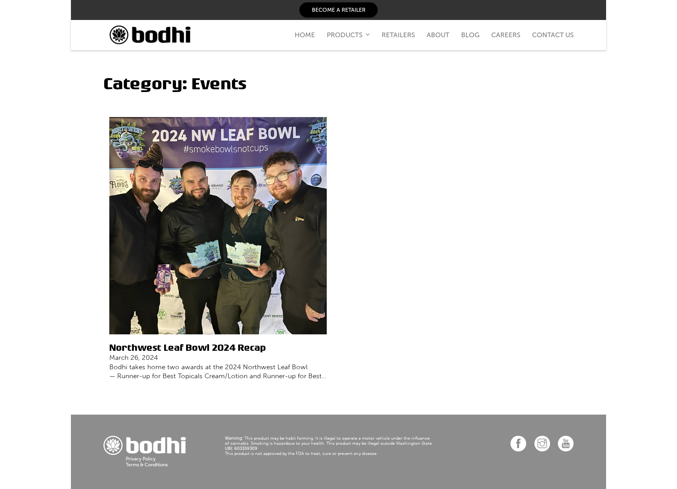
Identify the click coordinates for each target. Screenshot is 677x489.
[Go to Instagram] (542, 443)
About (438, 35)
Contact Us (553, 35)
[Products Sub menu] (368, 34)
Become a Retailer (339, 10)
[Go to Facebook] (518, 443)
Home (305, 35)
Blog (470, 35)
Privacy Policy (141, 459)
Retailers (398, 35)
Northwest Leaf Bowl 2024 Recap (187, 347)
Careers (505, 35)
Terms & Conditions (147, 464)
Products (344, 35)
